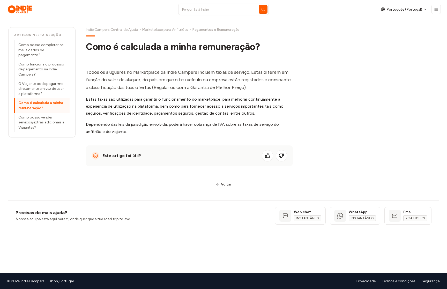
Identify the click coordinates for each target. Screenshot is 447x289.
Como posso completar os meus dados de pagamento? (41, 50)
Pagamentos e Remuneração (216, 29)
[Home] (88, 9)
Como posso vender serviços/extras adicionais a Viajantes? (41, 122)
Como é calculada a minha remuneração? (40, 105)
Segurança (431, 281)
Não (281, 155)
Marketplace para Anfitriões (165, 29)
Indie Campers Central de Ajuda (112, 29)
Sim (267, 155)
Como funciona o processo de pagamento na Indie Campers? (41, 69)
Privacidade (366, 281)
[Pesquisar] (263, 9)
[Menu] (436, 9)
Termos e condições (398, 281)
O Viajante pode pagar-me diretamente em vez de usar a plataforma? (41, 88)
